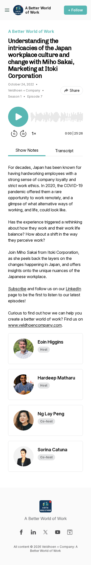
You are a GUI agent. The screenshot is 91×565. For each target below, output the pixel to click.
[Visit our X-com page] (45, 532)
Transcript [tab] (64, 150)
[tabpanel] (45, 248)
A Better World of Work (38, 10)
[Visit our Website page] (69, 532)
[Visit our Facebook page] (21, 532)
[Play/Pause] (18, 117)
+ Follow (75, 10)
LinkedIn (73, 288)
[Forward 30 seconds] (23, 133)
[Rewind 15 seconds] (14, 133)
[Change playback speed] (34, 133)
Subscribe (17, 288)
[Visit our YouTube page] (57, 532)
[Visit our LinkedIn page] (33, 532)
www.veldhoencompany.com (35, 325)
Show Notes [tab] (26, 150)
